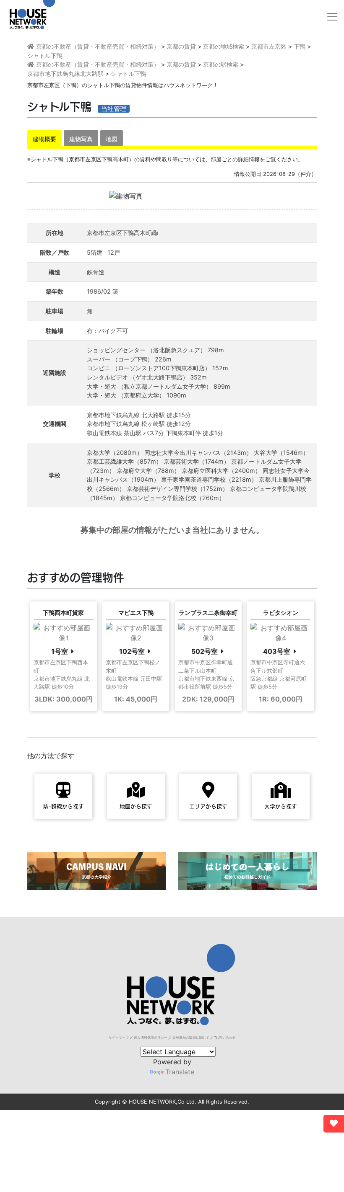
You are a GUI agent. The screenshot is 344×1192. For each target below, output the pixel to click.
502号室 (204, 651)
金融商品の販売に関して (190, 1037)
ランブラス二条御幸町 (208, 612)
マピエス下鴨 (136, 612)
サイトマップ (119, 1037)
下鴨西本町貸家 (63, 612)
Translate (179, 1072)
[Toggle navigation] (332, 16)
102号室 (132, 651)
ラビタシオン (280, 612)
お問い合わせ (226, 1037)
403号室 (276, 651)
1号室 (59, 651)
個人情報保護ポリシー (150, 1037)
